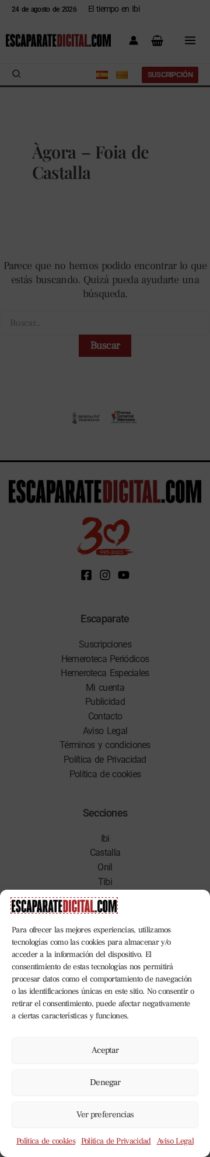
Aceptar (105, 1050)
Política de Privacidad (116, 1141)
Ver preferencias (105, 1114)
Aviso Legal (175, 1141)
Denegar (105, 1082)
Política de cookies (45, 1141)
